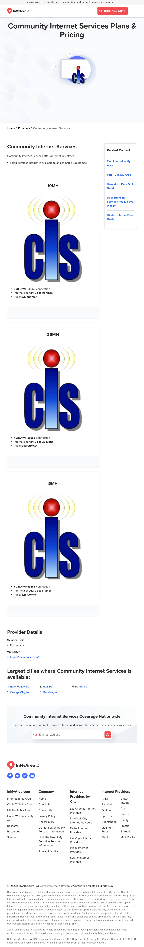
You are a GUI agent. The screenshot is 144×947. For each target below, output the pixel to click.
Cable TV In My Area (19, 804)
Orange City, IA (19, 692)
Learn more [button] (109, 2)
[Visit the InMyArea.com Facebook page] (10, 776)
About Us (44, 804)
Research (13, 826)
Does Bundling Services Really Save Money (120, 201)
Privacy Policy (47, 816)
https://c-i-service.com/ (24, 657)
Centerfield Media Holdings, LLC (93, 886)
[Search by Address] (107, 734)
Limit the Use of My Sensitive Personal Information (50, 841)
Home (42, 798)
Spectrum (107, 816)
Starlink (106, 837)
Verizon (125, 814)
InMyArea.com (25, 886)
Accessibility (46, 822)
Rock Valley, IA (19, 686)
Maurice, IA (50, 692)
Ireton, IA (81, 686)
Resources (13, 831)
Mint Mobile (128, 837)
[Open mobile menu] (135, 11)
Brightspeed (109, 822)
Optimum (107, 810)
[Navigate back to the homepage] (18, 11)
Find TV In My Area (119, 175)
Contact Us (45, 810)
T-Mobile (126, 831)
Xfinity (125, 820)
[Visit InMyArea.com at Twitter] (17, 776)
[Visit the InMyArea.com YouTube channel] (32, 776)
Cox (123, 808)
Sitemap (12, 837)
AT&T (105, 798)
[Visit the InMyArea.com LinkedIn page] (25, 776)
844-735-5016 (114, 11)
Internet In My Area (19, 798)
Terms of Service (49, 851)
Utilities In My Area (18, 810)
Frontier (125, 826)
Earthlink (107, 804)
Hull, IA (47, 686)
